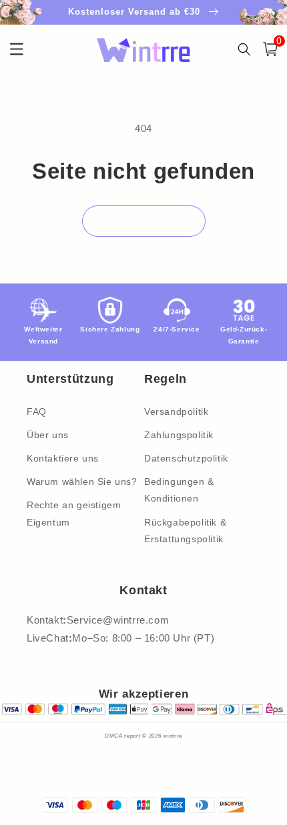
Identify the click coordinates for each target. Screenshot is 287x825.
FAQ (37, 411)
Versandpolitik (176, 411)
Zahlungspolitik (179, 435)
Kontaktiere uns (63, 458)
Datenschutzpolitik (186, 458)
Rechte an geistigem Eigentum (74, 513)
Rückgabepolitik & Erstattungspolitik (185, 530)
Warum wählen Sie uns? (82, 481)
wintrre (172, 735)
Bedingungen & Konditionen (179, 490)
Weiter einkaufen (144, 221)
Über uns (48, 435)
